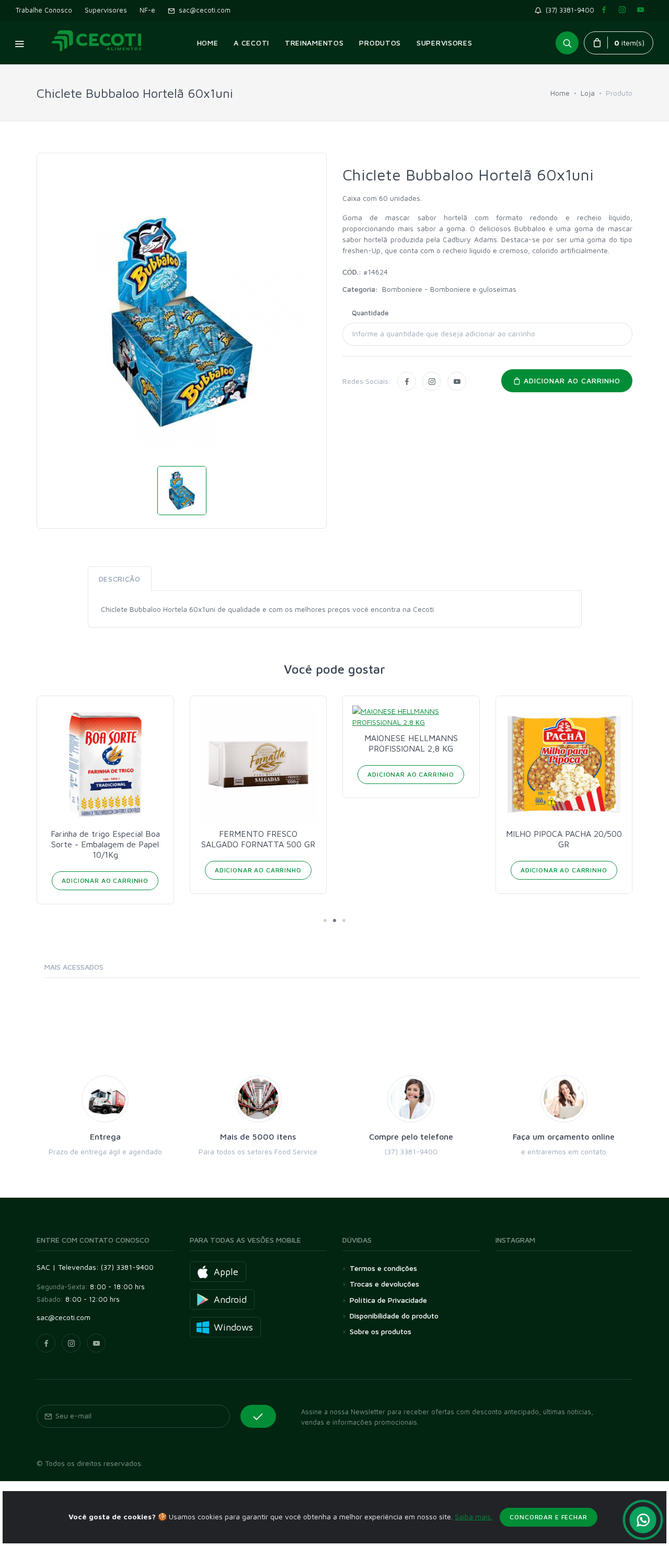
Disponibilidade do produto (394, 1315)
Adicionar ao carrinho (570, 380)
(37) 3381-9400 (569, 10)
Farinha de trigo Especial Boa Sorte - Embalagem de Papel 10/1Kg (105, 844)
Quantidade (370, 313)
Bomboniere (403, 289)
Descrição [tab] (120, 578)
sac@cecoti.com (202, 10)
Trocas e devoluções (384, 1283)
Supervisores (106, 10)
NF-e (147, 10)
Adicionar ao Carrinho (105, 880)
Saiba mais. (473, 1516)
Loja (588, 92)
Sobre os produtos (380, 1331)
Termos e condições (383, 1268)
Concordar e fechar (548, 1517)
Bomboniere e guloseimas (473, 289)
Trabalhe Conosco (44, 10)
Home (560, 92)
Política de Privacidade (388, 1299)
